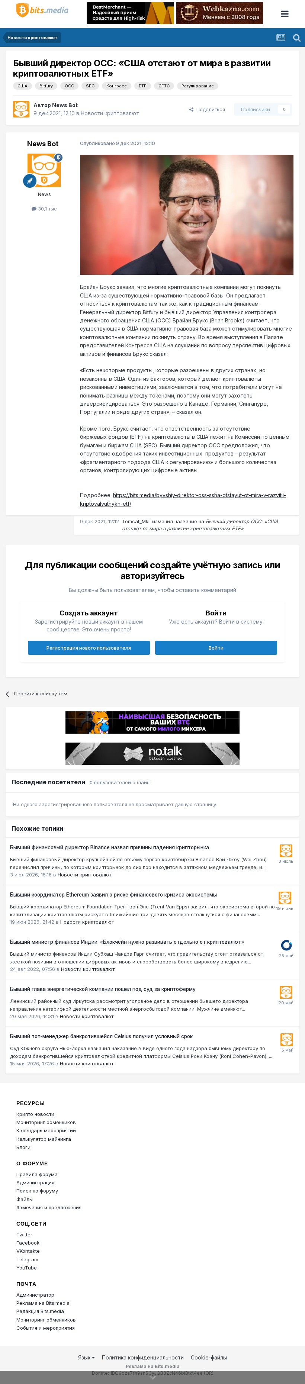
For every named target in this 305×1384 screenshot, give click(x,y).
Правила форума (37, 1174)
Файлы (24, 1199)
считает (256, 320)
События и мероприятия (45, 1328)
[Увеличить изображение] (186, 214)
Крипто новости (35, 1114)
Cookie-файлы (209, 1357)
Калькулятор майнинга (43, 1139)
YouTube (26, 1268)
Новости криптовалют (110, 113)
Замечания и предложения (48, 1207)
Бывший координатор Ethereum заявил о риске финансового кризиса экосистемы (113, 895)
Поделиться (209, 109)
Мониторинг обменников (46, 1122)
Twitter (24, 1234)
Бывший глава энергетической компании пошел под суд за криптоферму (103, 989)
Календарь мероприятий (46, 1130)
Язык (85, 1357)
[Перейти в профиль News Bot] (21, 109)
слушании (187, 345)
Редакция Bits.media (40, 1311)
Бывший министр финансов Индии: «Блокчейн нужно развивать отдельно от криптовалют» (127, 942)
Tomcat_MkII (136, 521)
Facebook (27, 1243)
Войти (216, 648)
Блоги (23, 1147)
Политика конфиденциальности (143, 1357)
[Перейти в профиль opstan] (286, 945)
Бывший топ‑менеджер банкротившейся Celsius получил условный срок (101, 1036)
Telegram (27, 1259)
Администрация (35, 1182)
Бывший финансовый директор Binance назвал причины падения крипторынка (109, 847)
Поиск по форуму (37, 1191)
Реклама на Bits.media (43, 1303)
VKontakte (28, 1251)
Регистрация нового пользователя (88, 648)
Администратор (35, 1295)
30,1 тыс (46, 209)
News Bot (65, 105)
